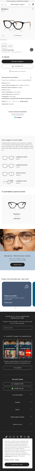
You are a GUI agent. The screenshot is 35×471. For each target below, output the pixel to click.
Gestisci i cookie (9, 460)
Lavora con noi (17, 424)
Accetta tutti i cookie (17, 464)
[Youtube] (25, 437)
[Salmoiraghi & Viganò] (17, 4)
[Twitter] (17, 437)
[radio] (4, 46)
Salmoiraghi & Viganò (17, 417)
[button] (32, 4)
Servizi (17, 409)
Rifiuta (17, 460)
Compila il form (19, 384)
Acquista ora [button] (18, 66)
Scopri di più (24, 101)
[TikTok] (6, 437)
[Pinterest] (21, 437)
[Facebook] (14, 437)
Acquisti (17, 402)
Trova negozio (17, 368)
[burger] (2, 4)
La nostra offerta (17, 395)
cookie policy (8, 456)
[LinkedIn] (28, 437)
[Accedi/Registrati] (5, 5)
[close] (33, 9)
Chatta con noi (18, 388)
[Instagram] (10, 437)
